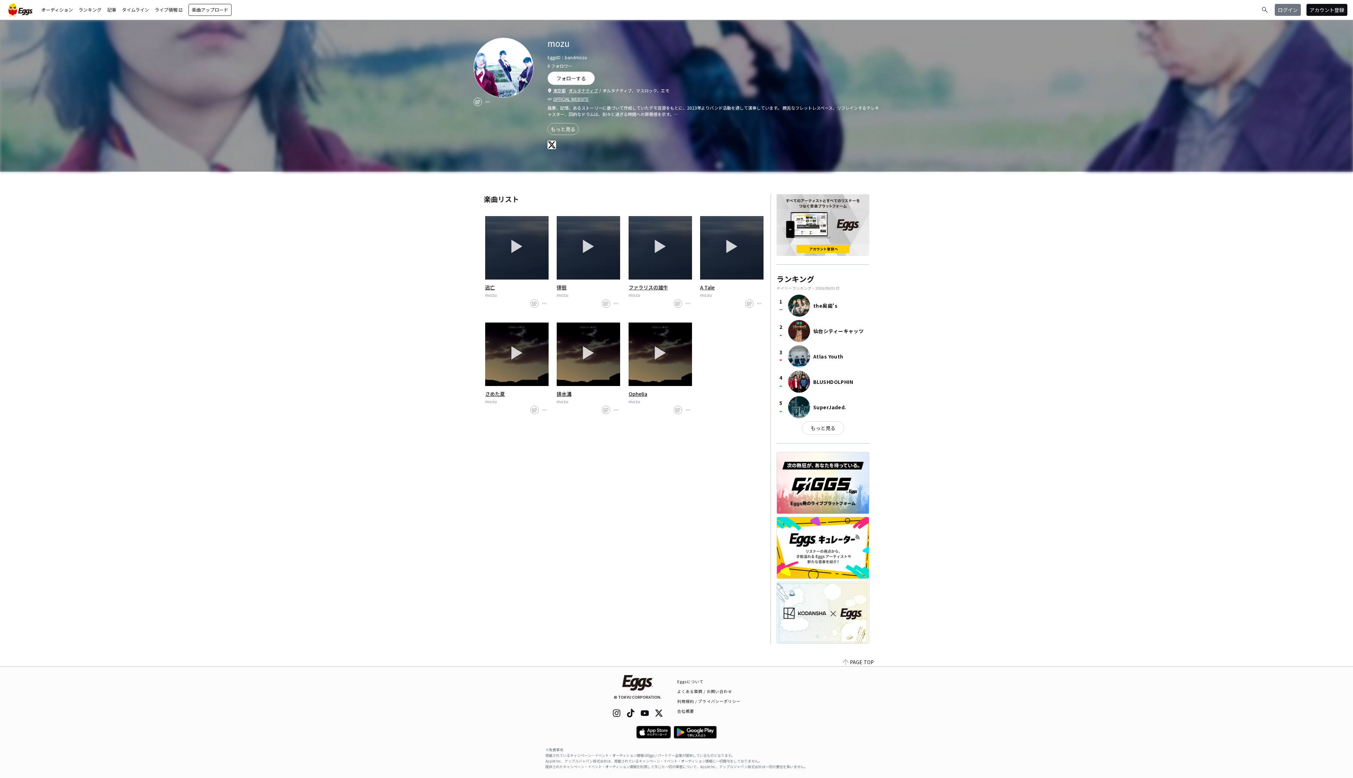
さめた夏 (495, 393)
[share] (478, 102)
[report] (487, 102)
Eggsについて (690, 681)
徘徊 (562, 287)
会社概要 (685, 711)
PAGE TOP (862, 662)
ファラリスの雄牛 (648, 287)
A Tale (707, 287)
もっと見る (563, 129)
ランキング (90, 9)
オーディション (57, 9)
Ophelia (638, 393)
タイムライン (135, 9)
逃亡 (490, 287)
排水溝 (564, 393)
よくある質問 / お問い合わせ (705, 691)
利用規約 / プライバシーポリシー (709, 701)
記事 (111, 9)
